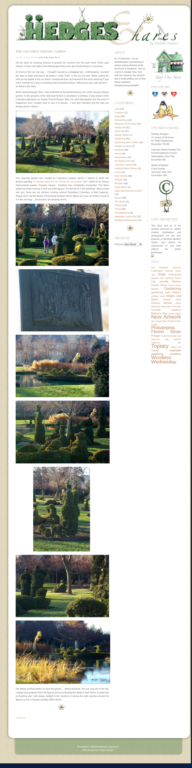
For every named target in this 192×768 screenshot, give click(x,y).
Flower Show (159, 285)
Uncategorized (122, 213)
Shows (118, 198)
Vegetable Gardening (125, 216)
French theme (174, 285)
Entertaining (121, 120)
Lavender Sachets (124, 164)
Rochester (172, 336)
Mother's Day (159, 313)
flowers (176, 281)
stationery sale (160, 339)
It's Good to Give (123, 161)
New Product (169, 321)
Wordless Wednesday (126, 220)
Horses (118, 153)
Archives (118, 244)
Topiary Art (175, 347)
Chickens (119, 112)
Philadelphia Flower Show (166, 329)
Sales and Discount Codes (128, 191)
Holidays (119, 150)
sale (179, 336)
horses (168, 302)
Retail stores (121, 187)
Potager (119, 179)
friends (154, 289)
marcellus (176, 306)
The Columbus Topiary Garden (41, 51)
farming (169, 278)
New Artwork (121, 176)
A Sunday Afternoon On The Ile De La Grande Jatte (60, 181)
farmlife (164, 281)
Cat (153, 267)
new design (156, 321)
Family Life (120, 127)
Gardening (120, 138)
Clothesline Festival (162, 271)
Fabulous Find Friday (125, 124)
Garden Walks (43, 57)
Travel (57, 57)
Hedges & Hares (123, 146)
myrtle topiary (174, 313)
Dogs (117, 116)
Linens (118, 172)
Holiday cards (172, 299)
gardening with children (166, 292)
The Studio (120, 201)
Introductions (121, 157)
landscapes (166, 306)
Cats (117, 109)
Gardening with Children (127, 142)
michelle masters (166, 309)
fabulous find (157, 278)
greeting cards (158, 296)
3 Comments (21, 717)
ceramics (163, 267)
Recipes (119, 183)
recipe (164, 336)
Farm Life (119, 131)
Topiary (52, 57)
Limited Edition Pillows (126, 168)
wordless (175, 353)
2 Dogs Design (106, 750)
